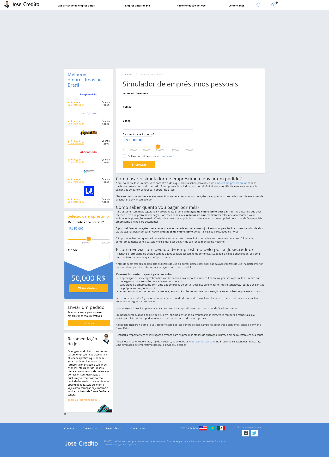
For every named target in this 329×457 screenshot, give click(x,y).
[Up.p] (89, 192)
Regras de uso (114, 428)
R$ (71, 228)
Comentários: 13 (76, 143)
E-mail (126, 120)
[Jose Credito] (272, 5)
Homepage (128, 74)
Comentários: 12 (76, 181)
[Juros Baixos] (89, 114)
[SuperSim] (89, 134)
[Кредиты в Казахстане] (212, 428)
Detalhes (89, 323)
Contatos (69, 428)
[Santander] (89, 153)
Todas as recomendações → (84, 399)
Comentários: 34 (76, 104)
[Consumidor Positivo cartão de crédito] (89, 172)
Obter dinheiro (89, 288)
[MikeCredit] (203, 428)
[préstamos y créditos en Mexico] (221, 428)
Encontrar (139, 164)
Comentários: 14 (76, 162)
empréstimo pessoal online (231, 183)
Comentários (137, 428)
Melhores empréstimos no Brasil (85, 79)
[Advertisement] (164, 38)
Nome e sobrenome (135, 93)
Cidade (127, 106)
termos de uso (164, 156)
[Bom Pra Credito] (89, 95)
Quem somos (90, 428)
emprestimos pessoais (202, 341)
